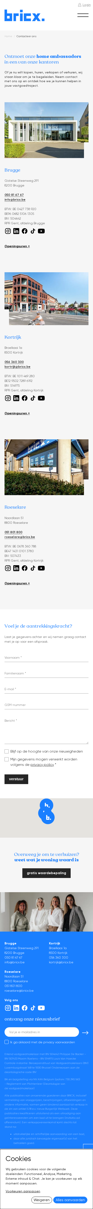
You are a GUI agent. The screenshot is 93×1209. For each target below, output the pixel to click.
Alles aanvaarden (70, 1200)
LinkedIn (16, 231)
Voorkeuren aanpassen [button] (23, 1191)
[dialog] (46, 1179)
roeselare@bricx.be (20, 537)
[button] (47, 817)
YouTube (41, 231)
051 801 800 (13, 532)
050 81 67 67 (14, 195)
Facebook (24, 231)
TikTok (33, 231)
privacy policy (42, 764)
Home (8, 36)
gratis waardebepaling (46, 873)
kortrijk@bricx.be (17, 367)
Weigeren (42, 1200)
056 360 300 (14, 362)
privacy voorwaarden (59, 1042)
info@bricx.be (15, 200)
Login (87, 5)
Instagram (8, 231)
